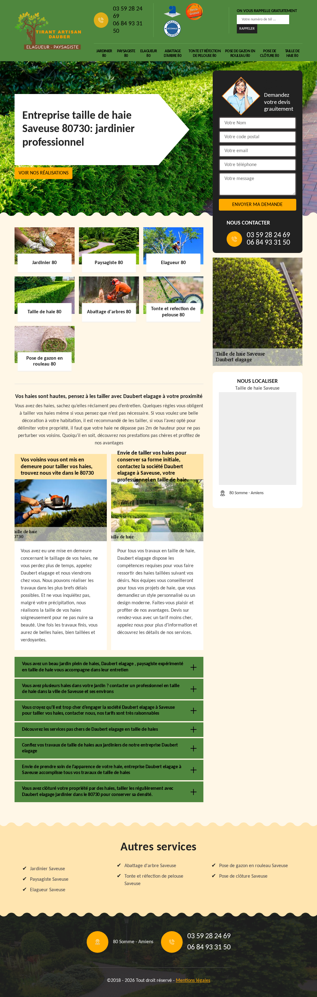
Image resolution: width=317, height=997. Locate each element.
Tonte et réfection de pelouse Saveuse (153, 880)
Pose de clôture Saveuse (243, 876)
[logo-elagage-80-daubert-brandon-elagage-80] (48, 31)
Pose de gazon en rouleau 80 (240, 53)
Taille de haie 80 (292, 53)
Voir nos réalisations (43, 173)
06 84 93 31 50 (127, 27)
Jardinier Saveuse (47, 868)
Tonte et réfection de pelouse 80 (205, 53)
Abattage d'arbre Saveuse (150, 865)
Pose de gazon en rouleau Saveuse (253, 865)
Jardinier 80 (104, 53)
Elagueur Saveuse (47, 890)
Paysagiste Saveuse (49, 879)
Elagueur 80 (148, 53)
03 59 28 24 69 (127, 12)
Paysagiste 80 (126, 53)
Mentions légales (193, 980)
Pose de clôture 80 (269, 53)
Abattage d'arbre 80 (172, 53)
